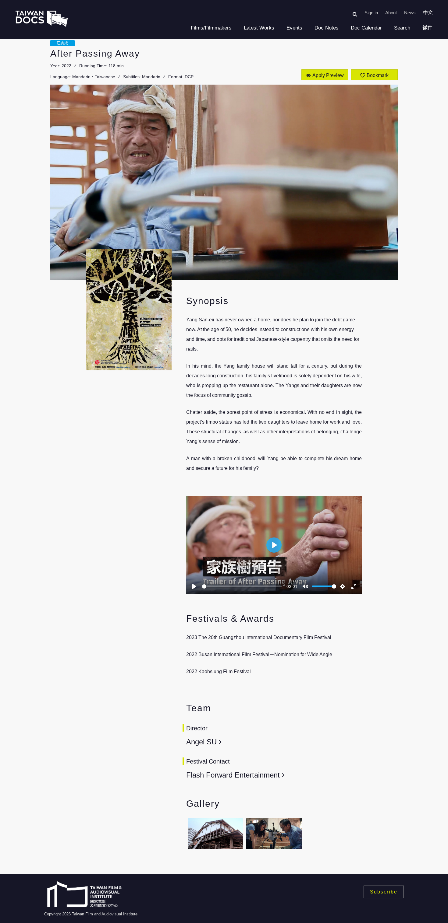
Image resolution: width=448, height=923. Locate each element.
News (410, 12)
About (391, 12)
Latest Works (259, 28)
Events (294, 28)
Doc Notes (327, 28)
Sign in (371, 12)
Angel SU (201, 742)
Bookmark (378, 75)
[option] (215, 835)
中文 (428, 12)
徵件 (427, 28)
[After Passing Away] (215, 833)
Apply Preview (328, 75)
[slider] (242, 586)
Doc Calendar (366, 28)
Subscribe (383, 891)
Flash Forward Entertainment (233, 775)
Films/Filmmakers (211, 28)
